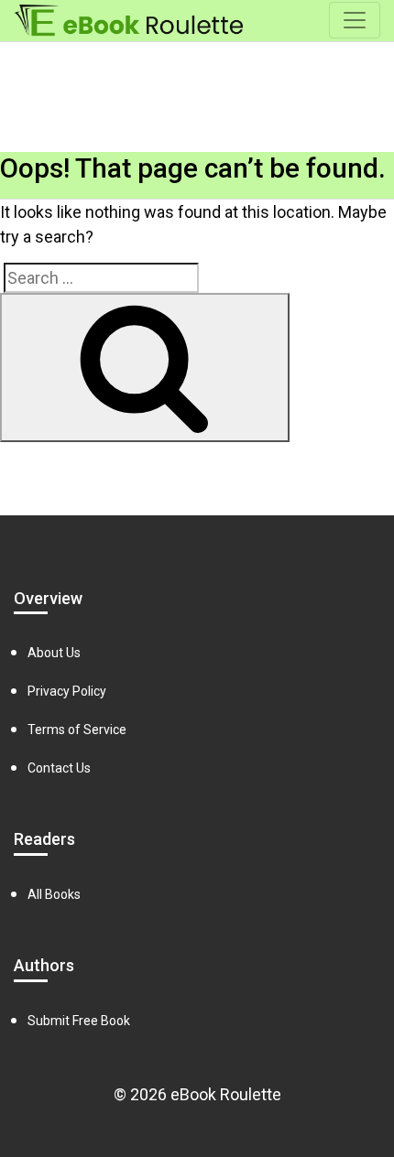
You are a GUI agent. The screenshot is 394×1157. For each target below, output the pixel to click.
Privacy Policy (66, 691)
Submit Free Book (78, 1020)
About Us (54, 652)
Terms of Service (76, 729)
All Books (54, 894)
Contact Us (59, 768)
